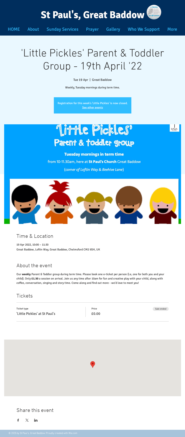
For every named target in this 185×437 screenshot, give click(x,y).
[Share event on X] (27, 420)
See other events (92, 107)
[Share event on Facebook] (18, 420)
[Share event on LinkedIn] (36, 420)
